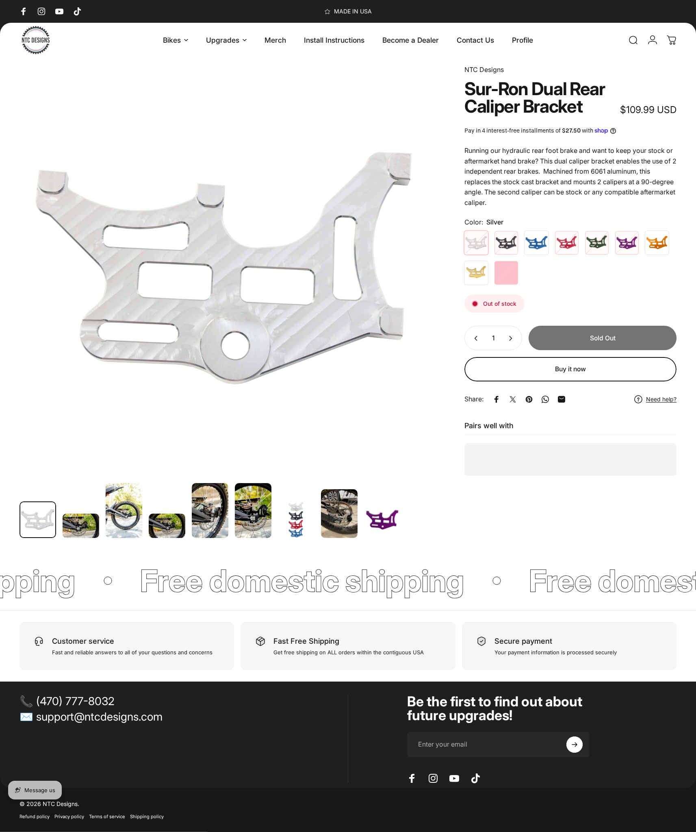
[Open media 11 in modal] (225, 271)
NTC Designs (484, 69)
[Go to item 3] (124, 510)
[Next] (410, 288)
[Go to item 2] (81, 526)
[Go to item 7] (296, 519)
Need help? (661, 399)
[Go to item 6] (253, 510)
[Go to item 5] (210, 510)
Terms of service (107, 816)
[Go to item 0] (38, 519)
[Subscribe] (574, 744)
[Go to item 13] (382, 519)
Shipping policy (147, 816)
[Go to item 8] (339, 513)
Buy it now (570, 369)
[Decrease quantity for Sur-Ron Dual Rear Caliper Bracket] (474, 338)
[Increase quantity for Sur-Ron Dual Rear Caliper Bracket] (512, 338)
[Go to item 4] (167, 526)
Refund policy (35, 816)
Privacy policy (69, 816)
